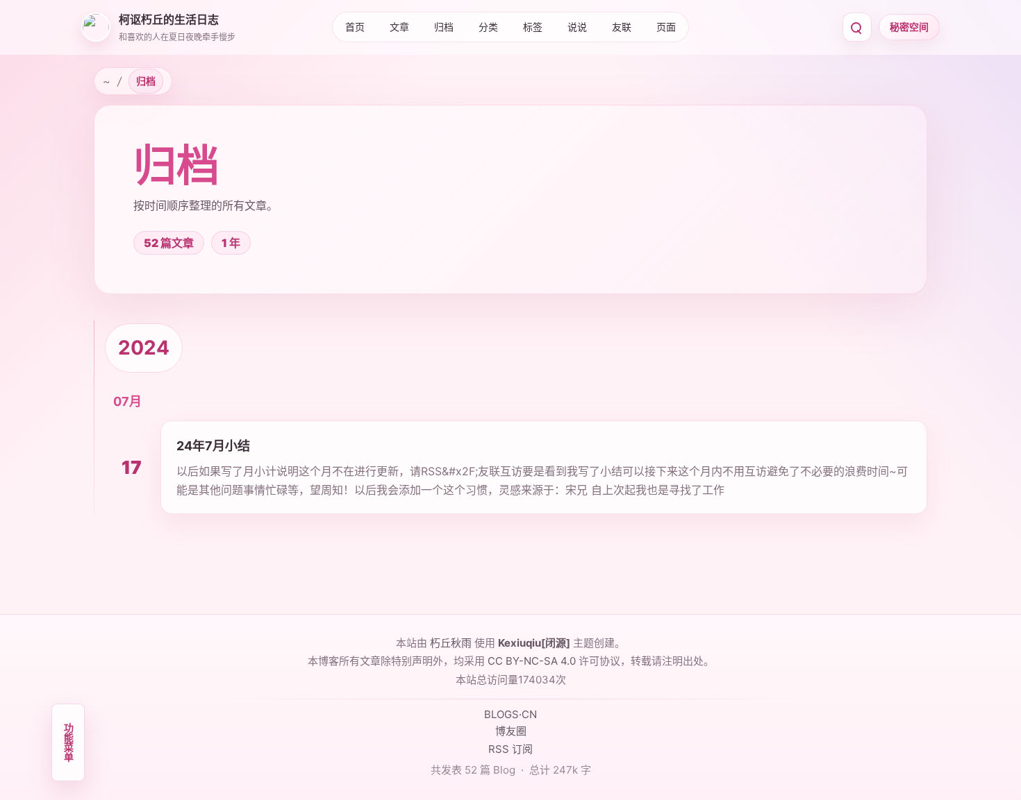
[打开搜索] (857, 27)
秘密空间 (909, 27)
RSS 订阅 (510, 749)
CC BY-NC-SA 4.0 (532, 660)
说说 (577, 27)
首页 (355, 27)
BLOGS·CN (510, 714)
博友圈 (510, 731)
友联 (621, 27)
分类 (488, 27)
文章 (399, 27)
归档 (444, 27)
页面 (666, 27)
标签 (532, 27)
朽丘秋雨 (451, 642)
